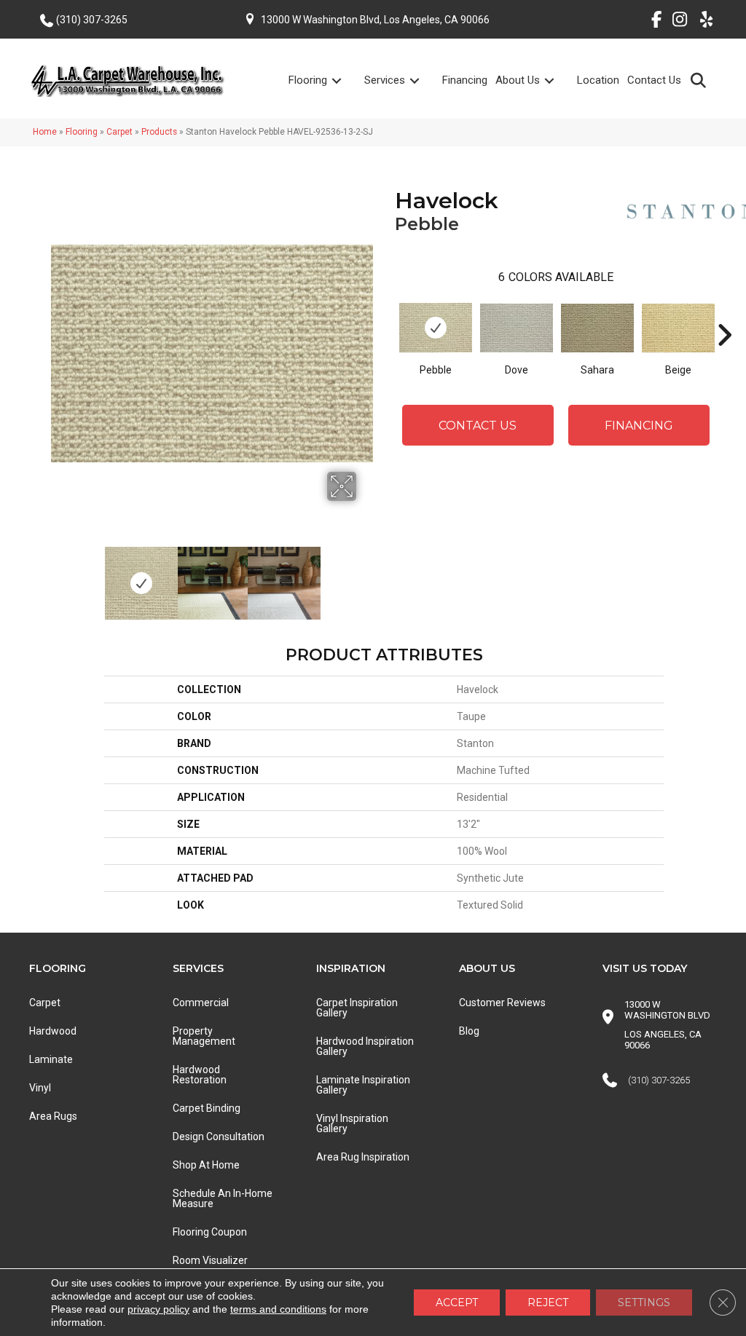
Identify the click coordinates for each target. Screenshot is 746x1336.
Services (384, 80)
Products (159, 132)
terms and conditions (278, 1309)
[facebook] (650, 22)
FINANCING (639, 425)
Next (365, 576)
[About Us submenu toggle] (558, 80)
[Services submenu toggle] (423, 80)
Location (598, 80)
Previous (58, 576)
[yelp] (701, 22)
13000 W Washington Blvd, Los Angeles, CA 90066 (375, 19)
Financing (464, 80)
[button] (701, 80)
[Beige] (678, 328)
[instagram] (676, 22)
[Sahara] (597, 328)
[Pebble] (436, 327)
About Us (517, 80)
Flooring (307, 80)
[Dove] (516, 328)
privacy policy (158, 1309)
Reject (547, 1302)
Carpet (119, 132)
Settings (644, 1302)
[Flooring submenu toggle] (345, 80)
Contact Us (654, 80)
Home (45, 132)
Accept (457, 1302)
